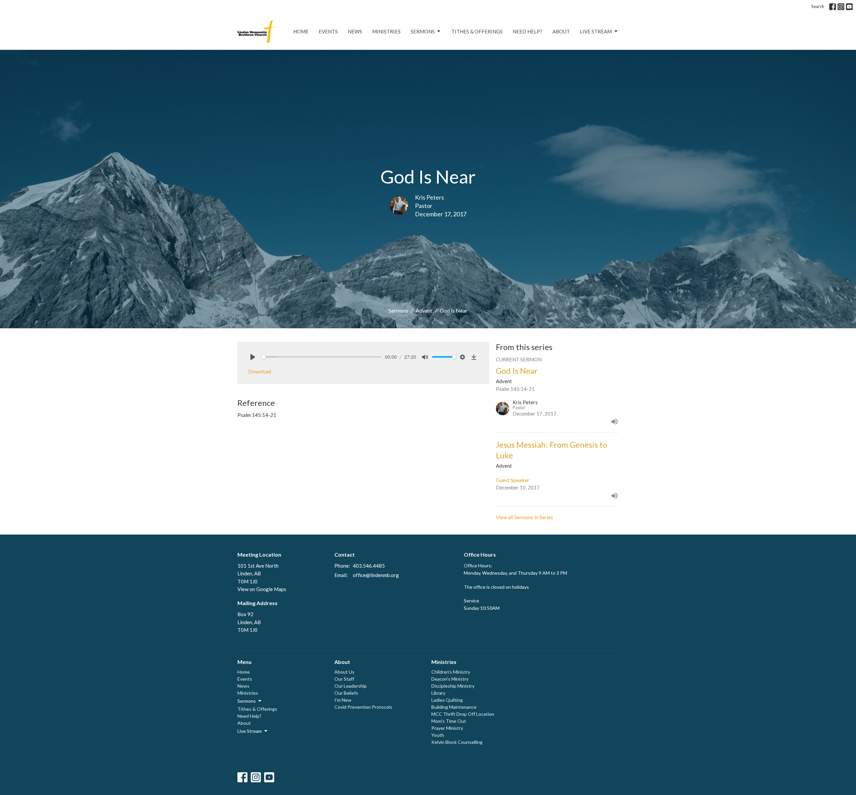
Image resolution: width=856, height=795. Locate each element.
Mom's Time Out (448, 721)
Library (438, 693)
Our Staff (344, 679)
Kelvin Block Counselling (457, 742)
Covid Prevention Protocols (363, 707)
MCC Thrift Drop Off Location (462, 714)
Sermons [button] (246, 701)
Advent (424, 310)
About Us (344, 672)
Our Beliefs (346, 693)
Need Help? (527, 31)
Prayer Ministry (447, 728)
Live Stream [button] (249, 731)
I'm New (342, 700)
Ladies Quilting (447, 700)
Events (328, 31)
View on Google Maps (261, 589)
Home (301, 31)
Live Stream (596, 31)
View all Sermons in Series (524, 517)
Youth (437, 735)
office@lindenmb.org (376, 575)
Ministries (386, 31)
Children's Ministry (450, 672)
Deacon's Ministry (449, 679)
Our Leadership (350, 686)
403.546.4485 (369, 566)
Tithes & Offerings (477, 31)
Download (259, 371)
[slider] (321, 357)
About (561, 31)
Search (817, 6)
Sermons (423, 31)
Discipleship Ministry (452, 686)
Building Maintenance (453, 707)
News (355, 31)
